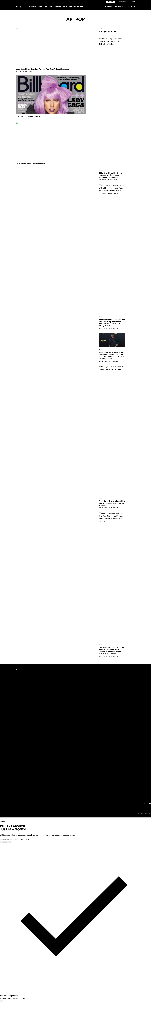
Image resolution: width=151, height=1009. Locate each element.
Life (45, 6)
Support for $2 (4, 839)
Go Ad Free (110, 1)
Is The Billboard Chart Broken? (28, 116)
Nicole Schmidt (29, 71)
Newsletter (119, 6)
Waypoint (72, 6)
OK (1, 1001)
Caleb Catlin (113, 179)
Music (65, 6)
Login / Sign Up (121, 1)
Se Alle (101, 29)
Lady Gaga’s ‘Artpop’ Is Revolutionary (31, 163)
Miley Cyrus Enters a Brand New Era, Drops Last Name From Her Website (112, 503)
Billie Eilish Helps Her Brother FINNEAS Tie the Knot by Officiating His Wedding (111, 175)
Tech (50, 6)
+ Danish (132, 1)
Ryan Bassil (28, 118)
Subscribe (109, 6)
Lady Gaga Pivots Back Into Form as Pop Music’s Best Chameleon (42, 69)
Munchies (57, 6)
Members (80, 6)
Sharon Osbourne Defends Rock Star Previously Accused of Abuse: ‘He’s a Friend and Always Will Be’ (112, 323)
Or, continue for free (6, 842)
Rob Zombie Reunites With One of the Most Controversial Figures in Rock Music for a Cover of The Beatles (111, 651)
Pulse (40, 6)
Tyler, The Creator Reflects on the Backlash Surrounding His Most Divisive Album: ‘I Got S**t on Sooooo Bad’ (111, 355)
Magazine (32, 6)
